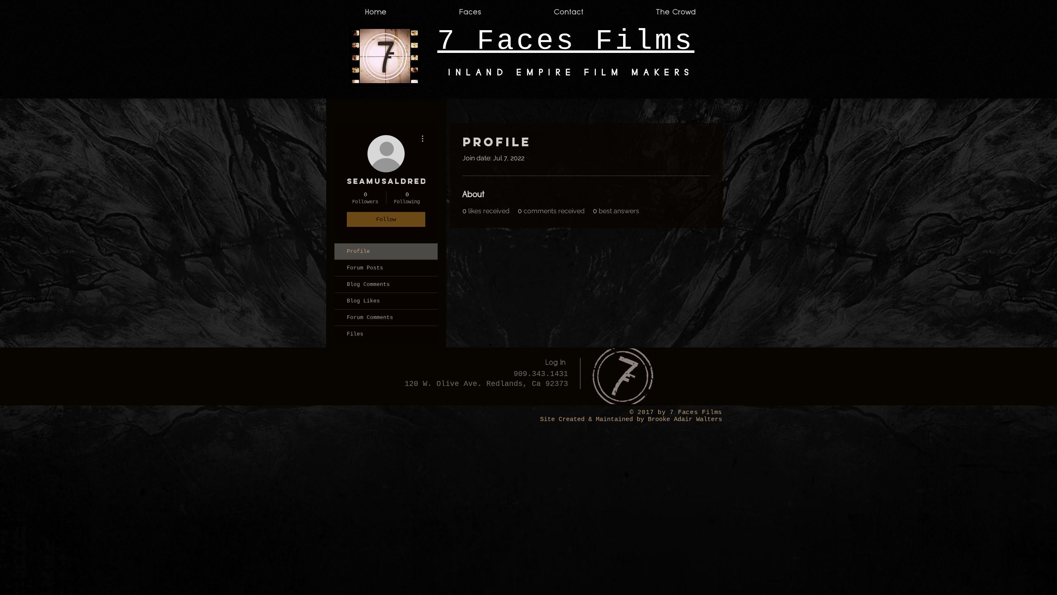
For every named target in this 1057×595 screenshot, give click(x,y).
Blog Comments (368, 284)
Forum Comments (370, 317)
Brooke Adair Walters (683, 419)
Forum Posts (365, 268)
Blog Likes (363, 301)
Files (355, 334)
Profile (358, 251)
